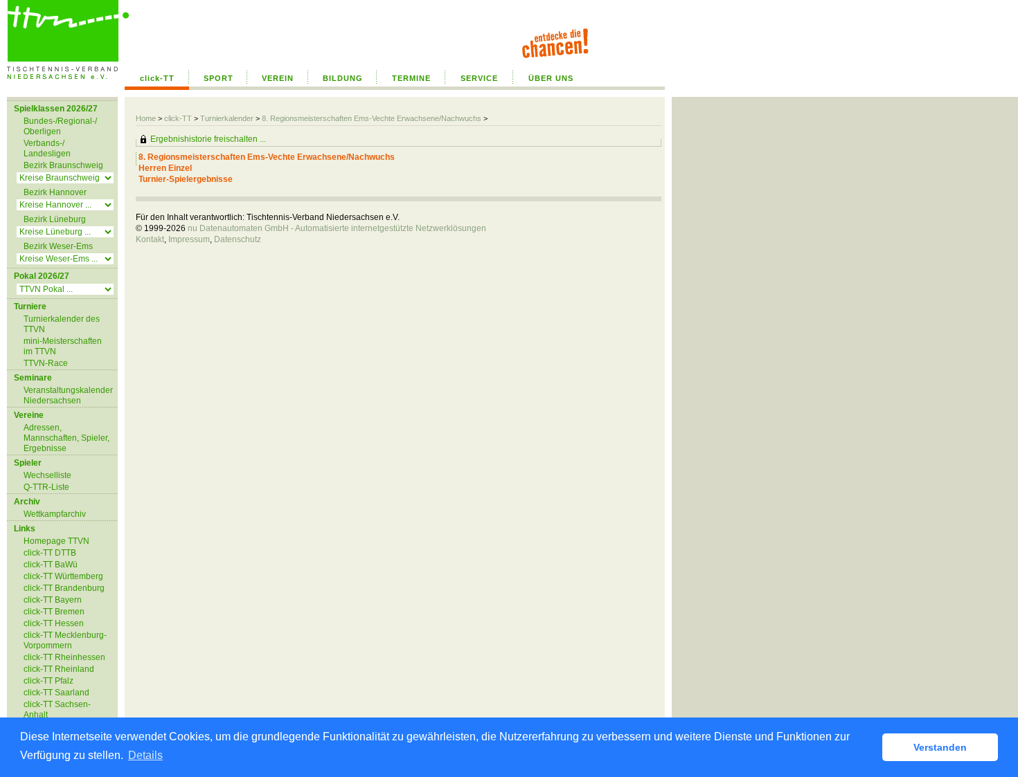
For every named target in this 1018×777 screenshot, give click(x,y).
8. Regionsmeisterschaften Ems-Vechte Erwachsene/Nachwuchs (371, 118)
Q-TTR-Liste (46, 487)
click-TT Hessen (54, 623)
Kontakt (150, 239)
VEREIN (278, 78)
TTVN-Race (46, 363)
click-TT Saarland (56, 692)
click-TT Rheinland (59, 669)
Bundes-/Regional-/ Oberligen (60, 126)
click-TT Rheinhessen (64, 657)
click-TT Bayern (53, 600)
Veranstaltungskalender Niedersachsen (68, 395)
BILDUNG (343, 78)
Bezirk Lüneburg (55, 219)
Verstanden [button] (940, 747)
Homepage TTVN (56, 541)
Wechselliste (47, 475)
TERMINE (411, 78)
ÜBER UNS (550, 78)
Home (146, 118)
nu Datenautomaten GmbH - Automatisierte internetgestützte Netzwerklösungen (337, 228)
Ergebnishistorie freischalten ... (208, 139)
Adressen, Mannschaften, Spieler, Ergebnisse (66, 438)
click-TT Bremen (54, 611)
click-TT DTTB (50, 553)
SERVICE (479, 78)
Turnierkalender (226, 118)
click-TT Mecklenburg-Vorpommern (65, 640)
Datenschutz (237, 239)
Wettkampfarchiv (55, 514)
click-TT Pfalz (48, 681)
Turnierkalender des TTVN (62, 324)
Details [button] (145, 755)
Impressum (189, 239)
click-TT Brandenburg (64, 588)
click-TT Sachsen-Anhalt (57, 710)
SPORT (218, 78)
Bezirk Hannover (55, 192)
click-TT (157, 78)
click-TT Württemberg (63, 576)
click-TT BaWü (51, 564)
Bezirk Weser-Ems (58, 246)
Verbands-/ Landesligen (47, 148)
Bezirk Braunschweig (63, 165)
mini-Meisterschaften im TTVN (63, 346)
